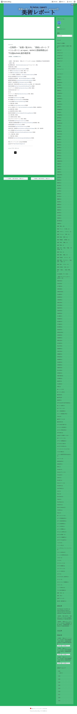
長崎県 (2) (59, 209)
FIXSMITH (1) (60, 485)
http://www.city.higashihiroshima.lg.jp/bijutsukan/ (24, 113)
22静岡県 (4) (59, 313)
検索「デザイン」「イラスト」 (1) (64, 231)
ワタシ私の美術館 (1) (61, 590)
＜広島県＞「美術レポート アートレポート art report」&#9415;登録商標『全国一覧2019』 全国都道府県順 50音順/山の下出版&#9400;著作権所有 (64, 641)
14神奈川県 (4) (60, 291)
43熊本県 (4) (59, 367)
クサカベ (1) (59, 557)
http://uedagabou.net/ (17, 72)
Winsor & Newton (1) (61, 507)
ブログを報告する (43, 710)
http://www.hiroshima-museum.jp (20, 130)
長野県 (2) (59, 136)
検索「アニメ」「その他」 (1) (63, 228)
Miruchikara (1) (60, 496)
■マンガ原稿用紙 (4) (61, 411)
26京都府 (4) (59, 321)
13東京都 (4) (59, 288)
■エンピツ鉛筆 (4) (60, 405)
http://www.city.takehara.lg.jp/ (19, 101)
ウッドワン (10, 74)
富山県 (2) (59, 142)
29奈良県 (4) (59, 329)
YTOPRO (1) (59, 510)
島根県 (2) (59, 182)
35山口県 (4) (59, 345)
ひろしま (10, 130)
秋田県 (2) (59, 96)
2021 (59, 682)
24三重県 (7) (59, 316)
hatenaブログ (60, 60)
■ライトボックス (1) (61, 515)
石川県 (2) (59, 150)
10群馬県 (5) (59, 123)
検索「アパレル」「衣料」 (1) (63, 234)
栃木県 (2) (59, 117)
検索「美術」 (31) (60, 226)
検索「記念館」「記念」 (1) (62, 267)
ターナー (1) (59, 579)
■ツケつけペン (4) (60, 408)
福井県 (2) (59, 147)
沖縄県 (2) (59, 223)
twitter (58, 63)
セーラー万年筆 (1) (61, 571)
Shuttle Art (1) (60, 504)
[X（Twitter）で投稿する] (15, 152)
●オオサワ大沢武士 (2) (61, 446)
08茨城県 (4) (59, 114)
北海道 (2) (59, 77)
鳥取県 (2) (59, 180)
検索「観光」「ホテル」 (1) (62, 264)
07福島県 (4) (59, 109)
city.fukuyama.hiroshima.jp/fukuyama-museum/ (23, 132)
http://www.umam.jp (20, 76)
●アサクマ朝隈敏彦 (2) (61, 440)
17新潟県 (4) (59, 299)
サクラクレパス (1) (61, 563)
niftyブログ (59, 50)
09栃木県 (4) (59, 280)
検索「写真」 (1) (60, 245)
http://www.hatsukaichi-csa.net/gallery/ (26, 107)
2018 (59, 691)
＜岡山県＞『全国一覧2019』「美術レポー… (43, 178)
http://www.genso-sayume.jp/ (23, 82)
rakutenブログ (60, 52)
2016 (59, 697)
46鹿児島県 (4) (60, 375)
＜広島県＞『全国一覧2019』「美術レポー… (16, 178)
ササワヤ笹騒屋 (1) (61, 565)
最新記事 (59, 606)
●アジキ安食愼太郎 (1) (61, 518)
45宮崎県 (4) (59, 373)
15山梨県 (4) (59, 294)
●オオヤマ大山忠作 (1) (61, 539)
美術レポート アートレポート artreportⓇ (38, 9)
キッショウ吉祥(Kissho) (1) (62, 554)
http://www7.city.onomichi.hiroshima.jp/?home (23, 86)
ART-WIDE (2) (60, 432)
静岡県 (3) (59, 155)
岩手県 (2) (59, 85)
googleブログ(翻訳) (61, 43)
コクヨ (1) (59, 560)
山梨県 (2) (59, 139)
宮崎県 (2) (59, 218)
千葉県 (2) (59, 128)
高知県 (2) (59, 201)
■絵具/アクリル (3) (61, 419)
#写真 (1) (59, 386)
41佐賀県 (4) (59, 362)
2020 (59, 685)
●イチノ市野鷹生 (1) (61, 529)
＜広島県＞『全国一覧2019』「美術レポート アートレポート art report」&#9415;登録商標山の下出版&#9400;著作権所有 (28, 50)
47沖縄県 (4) (59, 378)
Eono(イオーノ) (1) (61, 482)
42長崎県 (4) (59, 364)
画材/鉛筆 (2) (59, 464)
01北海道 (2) (59, 383)
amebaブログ (60, 55)
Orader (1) (59, 499)
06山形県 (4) (59, 104)
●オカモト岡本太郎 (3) (61, 430)
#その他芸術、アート (17, 56)
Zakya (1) (59, 512)
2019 (59, 688)
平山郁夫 (10, 120)
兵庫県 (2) (59, 171)
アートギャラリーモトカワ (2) (63, 448)
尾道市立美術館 (11, 86)
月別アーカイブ (61, 668)
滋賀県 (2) (59, 163)
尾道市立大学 (12, 78)
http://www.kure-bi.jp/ (17, 97)
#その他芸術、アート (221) (62, 273)
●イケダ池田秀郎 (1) (61, 523)
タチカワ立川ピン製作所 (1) (62, 576)
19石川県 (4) (59, 305)
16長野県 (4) (59, 297)
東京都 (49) (59, 131)
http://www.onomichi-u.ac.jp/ (24, 84)
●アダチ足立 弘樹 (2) (61, 443)
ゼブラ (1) (59, 573)
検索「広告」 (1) (60, 252)
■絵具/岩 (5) (59, 394)
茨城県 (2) (59, 112)
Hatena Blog (37, 710)
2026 (59, 671)
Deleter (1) (59, 477)
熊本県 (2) (59, 212)
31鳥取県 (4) (59, 335)
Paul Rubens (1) (60, 501)
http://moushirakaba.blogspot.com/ (25, 78)
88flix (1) (59, 466)
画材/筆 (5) (59, 400)
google (9, 143)
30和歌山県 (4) (60, 332)
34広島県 (10, 56)
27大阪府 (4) (59, 324)
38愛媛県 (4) (59, 354)
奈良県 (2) (59, 177)
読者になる (73, 4)
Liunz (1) (59, 491)
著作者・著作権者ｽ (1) (61, 601)
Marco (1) (59, 493)
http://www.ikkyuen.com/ (16, 70)
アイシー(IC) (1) (60, 545)
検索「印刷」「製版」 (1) (62, 242)
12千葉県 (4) (59, 286)
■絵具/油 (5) (59, 397)
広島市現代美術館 (11, 126)
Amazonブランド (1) (61, 472)
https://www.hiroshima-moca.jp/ (21, 126)
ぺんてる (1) (59, 542)
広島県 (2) (59, 188)
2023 (59, 679)
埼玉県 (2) (59, 125)
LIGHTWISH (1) (60, 488)
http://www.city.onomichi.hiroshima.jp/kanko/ (24, 80)
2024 (59, 676)
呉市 (9, 97)
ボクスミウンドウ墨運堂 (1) (62, 582)
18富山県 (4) (59, 302)
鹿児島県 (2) (59, 220)
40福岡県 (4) (59, 359)
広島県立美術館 (11, 124)
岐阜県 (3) (59, 152)
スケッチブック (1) (61, 568)
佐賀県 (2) (59, 207)
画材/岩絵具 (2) (60, 461)
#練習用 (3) (59, 381)
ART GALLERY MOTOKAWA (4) (63, 402)
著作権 (46, 61)
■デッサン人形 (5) (60, 392)
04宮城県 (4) (59, 93)
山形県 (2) (59, 101)
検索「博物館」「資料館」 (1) (63, 239)
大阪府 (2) (59, 169)
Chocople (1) (59, 474)
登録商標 (38, 61)
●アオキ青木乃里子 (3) (61, 424)
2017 (59, 694)
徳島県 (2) (59, 193)
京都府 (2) (59, 166)
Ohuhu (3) (59, 416)
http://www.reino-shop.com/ (23, 93)
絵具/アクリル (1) (60, 598)
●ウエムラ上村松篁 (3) (61, 427)
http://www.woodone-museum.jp (28, 74)
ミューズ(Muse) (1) (61, 587)
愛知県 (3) (59, 158)
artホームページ (60, 69)
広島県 (10, 61)
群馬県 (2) (59, 120)
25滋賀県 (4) (59, 318)
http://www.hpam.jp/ (18, 124)
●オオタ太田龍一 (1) (61, 534)
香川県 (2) (59, 196)
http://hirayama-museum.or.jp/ (20, 120)
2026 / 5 (61, 672)
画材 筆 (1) (59, 595)
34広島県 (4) (59, 343)
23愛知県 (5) (59, 161)
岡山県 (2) (59, 185)
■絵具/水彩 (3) (60, 421)
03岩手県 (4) (59, 87)
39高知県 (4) (59, 356)
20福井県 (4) (59, 307)
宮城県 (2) (59, 90)
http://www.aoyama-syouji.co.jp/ (22, 64)
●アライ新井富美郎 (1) (61, 520)
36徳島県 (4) (59, 348)
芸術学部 (16, 128)
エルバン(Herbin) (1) (61, 552)
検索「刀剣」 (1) (60, 592)
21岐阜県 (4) (59, 310)
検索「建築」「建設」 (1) (62, 254)
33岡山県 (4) (59, 340)
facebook (59, 66)
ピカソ (9, 114)
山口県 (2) (59, 190)
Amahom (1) (59, 469)
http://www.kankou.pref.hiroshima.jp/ (26, 122)
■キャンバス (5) (60, 389)
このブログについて (61, 29)
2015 (59, 700)
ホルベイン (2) (60, 458)
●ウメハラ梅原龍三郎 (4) (62, 413)
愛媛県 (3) (59, 199)
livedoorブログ (60, 58)
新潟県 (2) (59, 144)
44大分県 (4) (59, 370)
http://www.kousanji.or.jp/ (18, 99)
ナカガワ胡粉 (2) (60, 451)
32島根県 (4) (59, 337)
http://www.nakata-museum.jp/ (19, 105)
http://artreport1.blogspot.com (19, 143)
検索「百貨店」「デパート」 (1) (63, 257)
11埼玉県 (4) (59, 283)
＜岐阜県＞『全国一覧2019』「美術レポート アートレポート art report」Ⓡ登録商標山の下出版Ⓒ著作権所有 (64, 617)
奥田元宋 (10, 82)
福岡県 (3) (59, 204)
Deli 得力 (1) (59, 480)
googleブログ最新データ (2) (62, 435)
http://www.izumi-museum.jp (20, 68)
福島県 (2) (59, 106)
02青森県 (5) (59, 82)
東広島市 (10, 113)
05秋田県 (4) (59, 98)
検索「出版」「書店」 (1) (62, 237)
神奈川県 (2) (59, 133)
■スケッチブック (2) (61, 438)
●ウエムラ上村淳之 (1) (61, 531)
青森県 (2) (59, 79)
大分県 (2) (59, 215)
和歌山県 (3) (59, 174)
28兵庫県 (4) (59, 326)
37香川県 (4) (59, 351)
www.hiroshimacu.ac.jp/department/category (26, 128)
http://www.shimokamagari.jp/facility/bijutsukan (22, 137)
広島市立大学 (10, 128)
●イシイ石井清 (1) (60, 526)
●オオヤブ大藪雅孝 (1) (61, 537)
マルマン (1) (59, 584)
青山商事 (10, 64)
